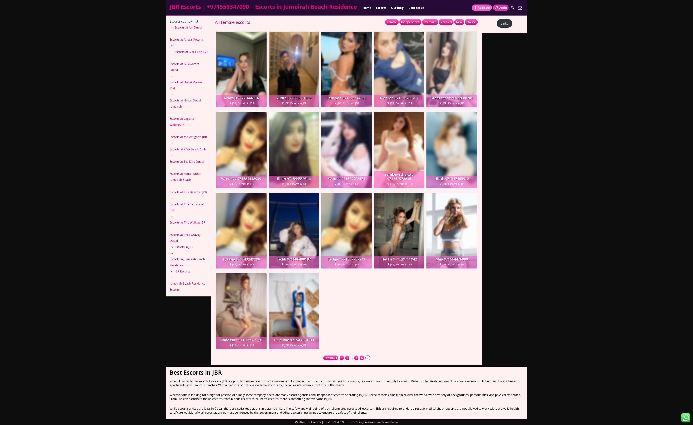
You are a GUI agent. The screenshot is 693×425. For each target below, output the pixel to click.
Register (484, 8)
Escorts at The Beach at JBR (188, 192)
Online (471, 22)
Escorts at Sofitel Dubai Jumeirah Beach (185, 177)
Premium (430, 22)
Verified (446, 22)
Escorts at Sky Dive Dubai (187, 162)
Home (367, 8)
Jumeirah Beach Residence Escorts (187, 286)
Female (392, 22)
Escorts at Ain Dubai (188, 27)
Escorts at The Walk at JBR (187, 222)
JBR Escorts (182, 271)
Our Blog (397, 8)
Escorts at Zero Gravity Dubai (185, 238)
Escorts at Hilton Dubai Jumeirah (185, 103)
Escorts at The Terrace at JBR (187, 207)
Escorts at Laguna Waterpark (182, 122)
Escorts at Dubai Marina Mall (186, 85)
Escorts (381, 8)
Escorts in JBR (184, 247)
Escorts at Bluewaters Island (184, 67)
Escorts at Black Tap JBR (191, 52)
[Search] (512, 8)
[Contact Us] (520, 8)
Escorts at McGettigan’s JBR (188, 137)
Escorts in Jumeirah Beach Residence (187, 262)
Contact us (416, 8)
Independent (410, 22)
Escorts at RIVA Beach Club (188, 149)
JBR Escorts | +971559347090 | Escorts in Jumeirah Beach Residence (263, 6)
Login (503, 8)
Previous (330, 358)
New (459, 22)
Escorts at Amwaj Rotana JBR (186, 43)
